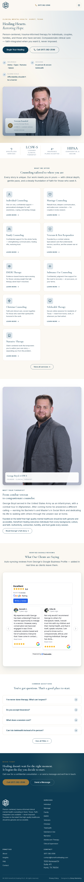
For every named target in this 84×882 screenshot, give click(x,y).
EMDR (46, 816)
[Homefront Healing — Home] (6, 5)
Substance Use (49, 832)
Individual (47, 804)
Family (46, 812)
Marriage (47, 808)
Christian (47, 824)
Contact (6, 865)
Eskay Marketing (75, 878)
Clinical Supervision (51, 844)
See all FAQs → (42, 741)
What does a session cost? (18, 720)
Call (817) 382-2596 (46, 50)
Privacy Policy (54, 878)
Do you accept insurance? (18, 710)
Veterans (47, 820)
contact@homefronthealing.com (56, 857)
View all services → (42, 367)
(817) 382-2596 (44, 5)
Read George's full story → (17, 531)
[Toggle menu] (79, 5)
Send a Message (42, 782)
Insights (5, 857)
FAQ (4, 861)
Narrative (47, 836)
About (5, 854)
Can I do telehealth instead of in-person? (25, 730)
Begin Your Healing (15, 50)
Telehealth (48, 828)
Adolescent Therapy (51, 840)
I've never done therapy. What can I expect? (26, 700)
